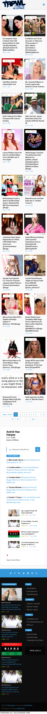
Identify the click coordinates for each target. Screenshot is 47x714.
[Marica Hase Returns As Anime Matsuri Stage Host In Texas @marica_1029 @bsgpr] (12, 357)
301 (23, 547)
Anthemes (21, 708)
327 (23, 536)
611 (23, 515)
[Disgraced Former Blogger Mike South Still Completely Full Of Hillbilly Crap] (12, 394)
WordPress (28, 705)
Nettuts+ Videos (32, 607)
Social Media (31, 588)
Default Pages (32, 634)
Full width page (32, 637)
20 (12, 419)
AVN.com (30, 625)
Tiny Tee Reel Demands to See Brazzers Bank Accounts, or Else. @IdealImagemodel (23, 499)
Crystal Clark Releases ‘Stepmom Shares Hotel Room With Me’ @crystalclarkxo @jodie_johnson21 (22, 470)
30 (17, 419)
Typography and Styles (35, 640)
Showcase (11, 705)
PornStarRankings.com (35, 622)
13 (7, 61)
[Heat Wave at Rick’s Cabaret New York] (12, 79)
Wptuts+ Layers (32, 610)
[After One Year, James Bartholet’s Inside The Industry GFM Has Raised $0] (34, 113)
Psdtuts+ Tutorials (33, 604)
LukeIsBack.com (32, 619)
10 (43, 414)
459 (23, 525)
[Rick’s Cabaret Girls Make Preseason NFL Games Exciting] (12, 113)
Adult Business (6, 602)
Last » (33, 419)
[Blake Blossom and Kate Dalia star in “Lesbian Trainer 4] (34, 195)
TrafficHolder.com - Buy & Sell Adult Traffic (15, 713)
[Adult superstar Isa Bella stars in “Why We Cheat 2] (34, 394)
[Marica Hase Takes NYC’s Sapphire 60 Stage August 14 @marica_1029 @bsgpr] (12, 314)
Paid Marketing (32, 594)
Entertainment (32, 591)
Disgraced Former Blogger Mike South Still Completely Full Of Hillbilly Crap (21, 479)
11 (29, 95)
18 (7, 131)
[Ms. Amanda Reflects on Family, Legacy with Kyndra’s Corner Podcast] (34, 79)
